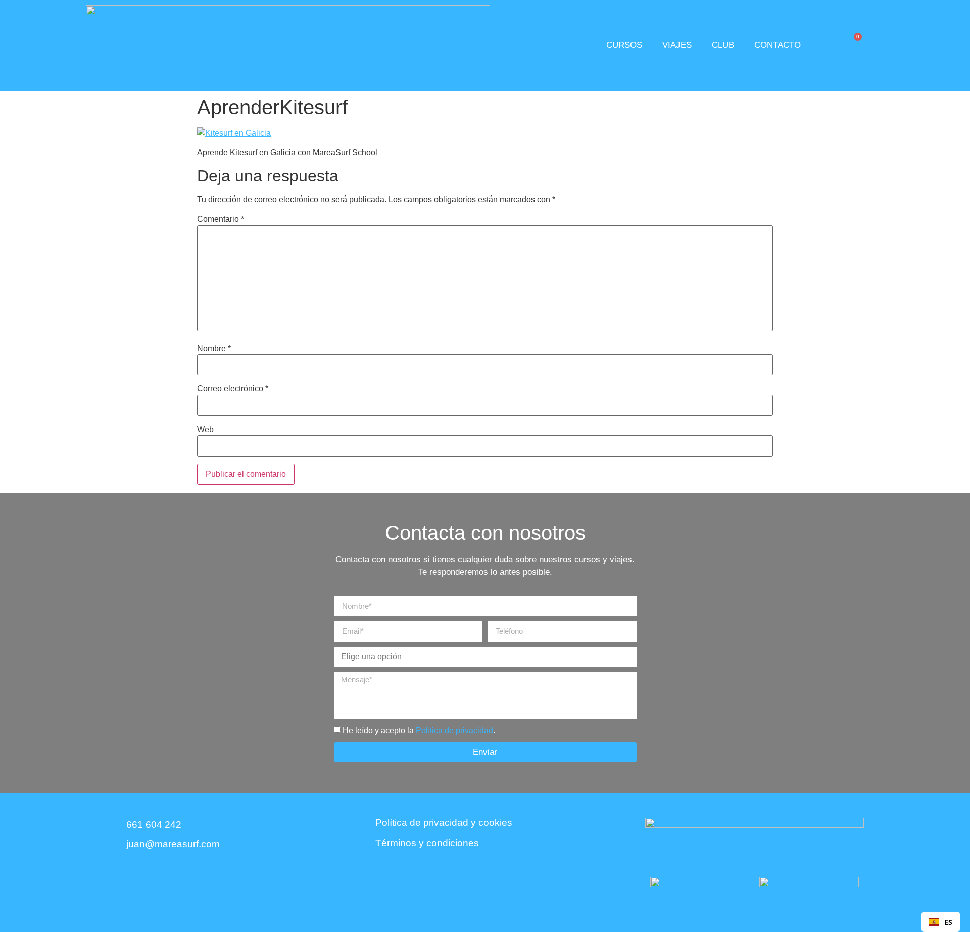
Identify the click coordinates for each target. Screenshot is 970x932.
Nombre (214, 349)
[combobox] (941, 922)
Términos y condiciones (427, 843)
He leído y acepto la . (419, 730)
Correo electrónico (232, 389)
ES (948, 922)
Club (723, 45)
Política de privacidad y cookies (443, 823)
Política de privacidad (454, 730)
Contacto (777, 45)
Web (205, 430)
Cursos (624, 45)
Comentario (220, 219)
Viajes (677, 45)
